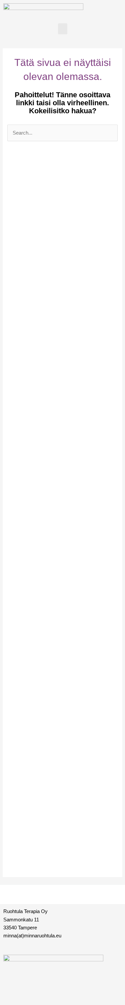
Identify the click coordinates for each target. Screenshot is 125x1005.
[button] (62, 28)
